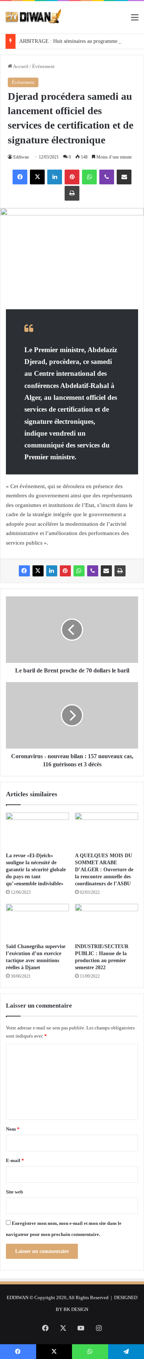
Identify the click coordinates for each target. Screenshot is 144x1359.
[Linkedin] (54, 177)
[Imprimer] (72, 193)
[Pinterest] (72, 177)
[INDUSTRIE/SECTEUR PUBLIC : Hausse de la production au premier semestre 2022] (106, 921)
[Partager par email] (124, 177)
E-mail (15, 1160)
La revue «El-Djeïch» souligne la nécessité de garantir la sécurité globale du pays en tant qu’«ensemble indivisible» (36, 869)
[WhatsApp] (89, 177)
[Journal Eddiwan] (34, 17)
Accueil (20, 66)
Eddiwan (21, 157)
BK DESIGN (76, 1309)
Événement (43, 66)
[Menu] (134, 20)
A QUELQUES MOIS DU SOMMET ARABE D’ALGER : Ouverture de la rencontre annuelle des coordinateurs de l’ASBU (104, 869)
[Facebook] (20, 177)
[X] (37, 177)
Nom (13, 1129)
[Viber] (106, 177)
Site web (14, 1192)
